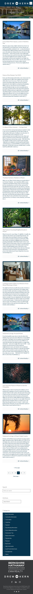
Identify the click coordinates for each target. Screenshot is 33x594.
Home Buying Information (11, 527)
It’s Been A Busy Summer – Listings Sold (15, 127)
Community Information (10, 517)
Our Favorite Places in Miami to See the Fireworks (15, 386)
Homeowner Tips (9, 533)
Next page (15, 476)
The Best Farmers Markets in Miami (14, 178)
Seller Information (9, 546)
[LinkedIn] (15, 582)
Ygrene (6, 554)
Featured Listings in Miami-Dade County (15, 436)
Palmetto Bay (8, 538)
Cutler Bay (7, 522)
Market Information (9, 535)
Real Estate (7, 543)
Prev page (17, 467)
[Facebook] (12, 582)
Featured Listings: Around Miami (13, 333)
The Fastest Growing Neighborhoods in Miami (15, 230)
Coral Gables (8, 519)
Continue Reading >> (24, 68)
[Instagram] (20, 582)
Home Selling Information (11, 530)
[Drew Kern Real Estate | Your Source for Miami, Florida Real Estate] (16, 3)
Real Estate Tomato (22, 589)
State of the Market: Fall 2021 (12, 75)
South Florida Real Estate (11, 549)
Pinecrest (7, 541)
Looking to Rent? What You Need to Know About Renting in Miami (15, 284)
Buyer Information (9, 514)
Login (27, 587)
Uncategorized (8, 551)
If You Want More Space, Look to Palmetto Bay (16, 42)
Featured (7, 525)
